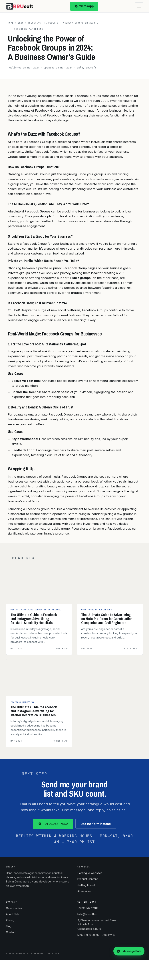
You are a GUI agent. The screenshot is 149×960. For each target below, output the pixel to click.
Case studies (14, 908)
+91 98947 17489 (55, 824)
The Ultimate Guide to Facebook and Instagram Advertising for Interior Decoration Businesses (34, 711)
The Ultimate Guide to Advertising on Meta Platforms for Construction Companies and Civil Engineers (106, 618)
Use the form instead (96, 824)
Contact (11, 932)
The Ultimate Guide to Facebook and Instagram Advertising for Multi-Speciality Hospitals (34, 618)
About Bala (12, 914)
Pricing (10, 920)
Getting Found (86, 885)
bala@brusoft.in (86, 914)
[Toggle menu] (139, 6)
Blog (21, 23)
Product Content (87, 878)
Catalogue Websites (89, 873)
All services (84, 891)
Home (11, 23)
